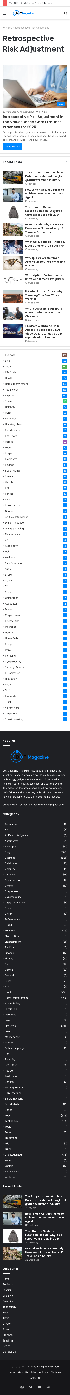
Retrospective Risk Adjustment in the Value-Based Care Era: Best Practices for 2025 (33, 121)
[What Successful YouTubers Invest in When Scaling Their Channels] (13, 313)
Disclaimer (56, 1372)
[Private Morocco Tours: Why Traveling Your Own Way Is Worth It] (13, 296)
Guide (8, 412)
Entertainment (13, 430)
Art (6, 540)
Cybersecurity (13, 661)
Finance (9, 464)
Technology (11, 389)
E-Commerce (12, 673)
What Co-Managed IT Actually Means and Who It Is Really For (45, 243)
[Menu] (4, 14)
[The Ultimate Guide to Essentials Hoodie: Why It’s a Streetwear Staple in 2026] (13, 212)
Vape (8, 568)
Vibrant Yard (12, 707)
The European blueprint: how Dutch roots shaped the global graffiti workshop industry (45, 176)
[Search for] (65, 14)
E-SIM (8, 574)
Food (8, 447)
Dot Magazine (29, 1366)
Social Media (12, 470)
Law (7, 499)
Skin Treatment (14, 563)
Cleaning (10, 476)
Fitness (9, 493)
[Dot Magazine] (23, 13)
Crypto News (12, 615)
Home (8, 27)
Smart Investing (14, 719)
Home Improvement (16, 383)
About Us (23, 1372)
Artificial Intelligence (16, 516)
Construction (12, 505)
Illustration (11, 678)
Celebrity (10, 407)
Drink (8, 649)
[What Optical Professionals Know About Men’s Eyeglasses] (13, 280)
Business (10, 354)
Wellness (10, 557)
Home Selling (12, 638)
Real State (11, 435)
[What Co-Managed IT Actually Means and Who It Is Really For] (13, 247)
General (9, 511)
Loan (8, 684)
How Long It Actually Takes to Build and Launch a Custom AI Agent (44, 193)
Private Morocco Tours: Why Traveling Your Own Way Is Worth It (43, 295)
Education (11, 418)
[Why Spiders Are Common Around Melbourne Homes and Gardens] (13, 263)
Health (9, 378)
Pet (7, 488)
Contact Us (9, 1351)
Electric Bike (12, 621)
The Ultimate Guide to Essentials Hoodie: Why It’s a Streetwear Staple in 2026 (43, 211)
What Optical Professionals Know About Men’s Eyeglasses (45, 277)
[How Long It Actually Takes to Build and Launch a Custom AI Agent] (13, 195)
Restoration (11, 696)
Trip (7, 586)
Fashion (9, 395)
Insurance (11, 626)
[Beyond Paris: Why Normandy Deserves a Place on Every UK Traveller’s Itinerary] (13, 229)
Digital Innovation (15, 522)
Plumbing (10, 655)
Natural (9, 632)
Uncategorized (13, 424)
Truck (8, 701)
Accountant (11, 603)
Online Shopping (14, 528)
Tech (8, 366)
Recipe (9, 644)
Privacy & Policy (39, 1372)
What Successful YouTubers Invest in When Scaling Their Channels (43, 312)
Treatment (11, 713)
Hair (7, 551)
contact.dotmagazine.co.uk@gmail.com (42, 804)
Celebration (11, 597)
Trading (8, 1340)
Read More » (13, 146)
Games (9, 441)
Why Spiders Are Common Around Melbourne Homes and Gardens (45, 261)
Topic (8, 690)
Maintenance (12, 534)
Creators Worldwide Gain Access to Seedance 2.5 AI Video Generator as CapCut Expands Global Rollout (43, 331)
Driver (8, 609)
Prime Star (11, 111)
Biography (11, 459)
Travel (8, 401)
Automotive (11, 545)
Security (10, 592)
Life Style (10, 372)
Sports (9, 580)
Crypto (9, 453)
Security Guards (14, 667)
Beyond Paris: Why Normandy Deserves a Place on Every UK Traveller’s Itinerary (44, 228)
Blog (7, 360)
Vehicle (9, 482)
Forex (6, 1329)
